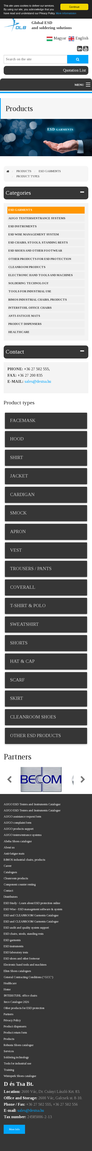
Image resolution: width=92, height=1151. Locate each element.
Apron (18, 531)
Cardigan (22, 494)
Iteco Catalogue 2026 (16, 1002)
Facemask (23, 420)
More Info (14, 1129)
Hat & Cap (22, 661)
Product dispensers (24, 324)
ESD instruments (22, 226)
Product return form (15, 1032)
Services (9, 1051)
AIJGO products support (18, 829)
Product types (27, 176)
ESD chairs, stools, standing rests (38, 242)
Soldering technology (16, 1057)
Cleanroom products (26, 267)
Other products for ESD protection (39, 259)
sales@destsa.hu (38, 381)
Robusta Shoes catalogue (18, 1045)
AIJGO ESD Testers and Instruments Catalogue (32, 804)
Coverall (22, 587)
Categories (18, 193)
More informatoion (66, 13)
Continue (74, 7)
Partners (8, 1014)
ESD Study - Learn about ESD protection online (32, 903)
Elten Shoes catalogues (17, 971)
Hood (17, 438)
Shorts (18, 642)
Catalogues (10, 872)
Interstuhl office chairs (30, 307)
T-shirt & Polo (28, 605)
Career (8, 866)
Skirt (16, 698)
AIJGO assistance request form (22, 816)
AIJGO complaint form (17, 822)
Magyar (60, 38)
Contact (15, 352)
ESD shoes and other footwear (35, 250)
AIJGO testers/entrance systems (36, 218)
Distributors (10, 896)
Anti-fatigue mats (24, 316)
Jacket (19, 475)
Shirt (16, 457)
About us (9, 847)
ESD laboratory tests (16, 952)
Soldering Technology (28, 283)
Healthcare (18, 332)
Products (23, 171)
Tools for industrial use (29, 291)
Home (7, 989)
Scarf (17, 679)
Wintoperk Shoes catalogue (20, 1076)
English (82, 38)
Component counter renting (20, 884)
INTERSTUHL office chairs (20, 995)
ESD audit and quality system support (26, 927)
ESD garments (12, 940)
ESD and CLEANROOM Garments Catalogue (31, 915)
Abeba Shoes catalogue (18, 841)
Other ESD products (35, 735)
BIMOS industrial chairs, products (37, 299)
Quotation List (74, 70)
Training (9, 1070)
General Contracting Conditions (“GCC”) (28, 977)
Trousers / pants (31, 568)
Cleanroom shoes (33, 716)
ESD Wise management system (33, 234)
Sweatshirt (24, 624)
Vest (16, 550)
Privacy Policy (12, 1020)
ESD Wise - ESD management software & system (33, 909)
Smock (18, 512)
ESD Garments (50, 171)
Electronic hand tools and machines (40, 275)
